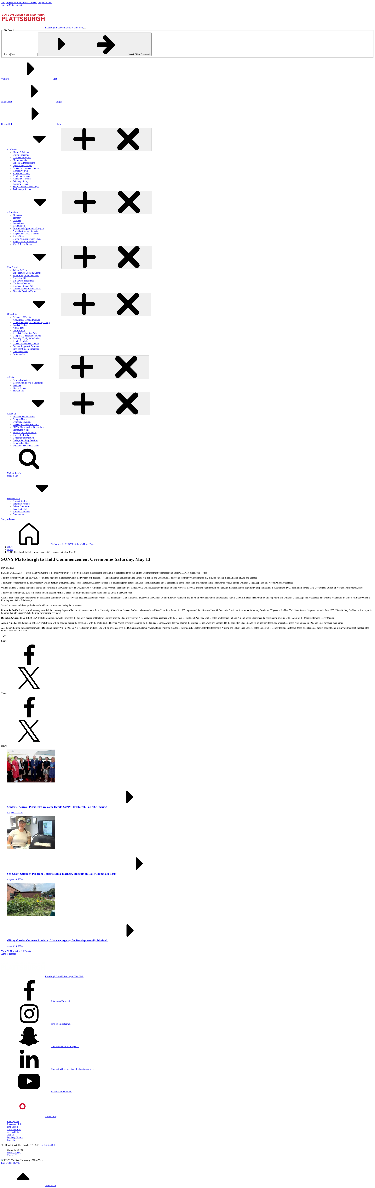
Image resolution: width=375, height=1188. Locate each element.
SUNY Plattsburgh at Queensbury (28, 427)
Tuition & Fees (20, 270)
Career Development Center (26, 168)
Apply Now (18, 236)
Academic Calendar (22, 176)
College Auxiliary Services (25, 440)
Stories (10, 549)
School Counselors (21, 506)
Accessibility (13, 1132)
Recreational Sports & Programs (28, 382)
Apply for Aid (19, 278)
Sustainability (19, 354)
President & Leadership (24, 416)
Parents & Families (21, 503)
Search (7, 54)
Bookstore (12, 1140)
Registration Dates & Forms (26, 233)
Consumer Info (14, 1129)
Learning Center (20, 184)
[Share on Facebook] (29, 665)
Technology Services (22, 189)
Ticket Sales (18, 390)
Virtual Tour (18, 328)
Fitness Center (19, 388)
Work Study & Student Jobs (26, 275)
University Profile (21, 435)
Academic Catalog (21, 173)
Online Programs (21, 155)
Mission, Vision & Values (24, 432)
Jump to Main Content (26, 2)
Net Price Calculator (22, 283)
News (9, 547)
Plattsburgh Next (20, 430)
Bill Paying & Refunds (23, 280)
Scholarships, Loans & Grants (27, 273)
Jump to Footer (45, 2)
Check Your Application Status (27, 239)
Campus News (20, 419)
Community (18, 514)
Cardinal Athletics (21, 380)
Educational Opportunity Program (28, 228)
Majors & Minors (21, 152)
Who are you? (13, 498)
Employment (13, 1121)
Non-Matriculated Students (25, 231)
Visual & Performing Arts (24, 333)
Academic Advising (22, 178)
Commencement (20, 351)
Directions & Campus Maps (26, 445)
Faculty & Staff (20, 509)
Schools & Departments (24, 163)
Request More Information (25, 241)
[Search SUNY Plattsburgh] (29, 468)
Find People (12, 1127)
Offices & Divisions (22, 422)
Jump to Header (8, 2)
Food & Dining (20, 325)
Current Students (20, 501)
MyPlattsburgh (14, 473)
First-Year (17, 215)
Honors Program (20, 170)
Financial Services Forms (24, 291)
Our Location (19, 330)
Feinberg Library (21, 181)
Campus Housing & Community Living (31, 322)
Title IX (10, 1134)
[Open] (106, 139)
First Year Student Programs (26, 349)
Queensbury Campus (22, 165)
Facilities (17, 385)
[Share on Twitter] (29, 688)
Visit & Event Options (23, 244)
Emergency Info (14, 1124)
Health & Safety (20, 341)
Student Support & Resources (26, 346)
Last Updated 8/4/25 (10, 1163)
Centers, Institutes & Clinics (26, 424)
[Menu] (84, 28)
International (18, 223)
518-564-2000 (48, 1145)
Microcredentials (20, 160)
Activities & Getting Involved (26, 320)
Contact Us (12, 1155)
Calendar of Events (22, 317)
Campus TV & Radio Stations (27, 335)
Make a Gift (12, 476)
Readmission (19, 225)
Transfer (17, 218)
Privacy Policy (14, 1152)
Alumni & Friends (21, 511)
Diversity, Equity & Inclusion (26, 338)
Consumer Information (23, 437)
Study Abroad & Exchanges (26, 186)
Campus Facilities (21, 443)
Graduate (17, 220)
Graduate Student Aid (23, 286)
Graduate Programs (22, 157)
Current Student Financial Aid (27, 288)
